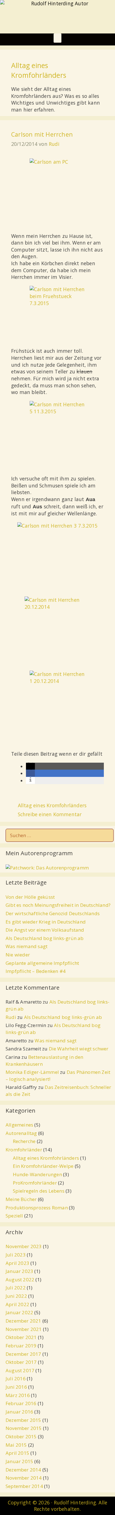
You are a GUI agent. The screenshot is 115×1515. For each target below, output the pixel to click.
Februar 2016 (21, 1403)
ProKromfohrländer (35, 1183)
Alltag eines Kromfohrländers (52, 805)
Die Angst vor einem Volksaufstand (45, 930)
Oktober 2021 (21, 1337)
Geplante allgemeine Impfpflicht (42, 963)
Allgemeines (19, 1125)
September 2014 (24, 1486)
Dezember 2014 (23, 1469)
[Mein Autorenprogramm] (47, 867)
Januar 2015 (19, 1461)
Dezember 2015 (23, 1420)
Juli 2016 (16, 1378)
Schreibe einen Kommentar (50, 814)
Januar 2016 (19, 1411)
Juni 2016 (16, 1387)
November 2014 (24, 1478)
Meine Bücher (21, 1199)
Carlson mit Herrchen (42, 134)
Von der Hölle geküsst (30, 897)
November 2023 (24, 1246)
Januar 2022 (19, 1312)
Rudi (11, 1017)
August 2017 (20, 1370)
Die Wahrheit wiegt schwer (79, 1048)
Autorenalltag (21, 1133)
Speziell (14, 1215)
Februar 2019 (21, 1345)
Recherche (24, 1141)
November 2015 (24, 1428)
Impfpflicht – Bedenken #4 (36, 971)
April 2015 (17, 1453)
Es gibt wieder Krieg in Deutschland (46, 922)
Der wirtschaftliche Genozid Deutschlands (53, 913)
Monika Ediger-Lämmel (32, 1072)
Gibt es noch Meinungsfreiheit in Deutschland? (58, 905)
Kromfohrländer (24, 1149)
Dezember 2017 (23, 1354)
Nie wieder (18, 954)
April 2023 (17, 1263)
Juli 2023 (16, 1254)
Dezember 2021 (23, 1321)
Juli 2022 (16, 1287)
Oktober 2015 (21, 1436)
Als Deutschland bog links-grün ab (45, 938)
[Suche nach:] (60, 835)
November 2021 (24, 1329)
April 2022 (17, 1304)
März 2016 (18, 1395)
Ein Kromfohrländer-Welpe (43, 1166)
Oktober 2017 (21, 1362)
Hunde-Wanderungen (37, 1174)
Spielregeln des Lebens (38, 1191)
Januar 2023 (19, 1271)
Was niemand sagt (26, 946)
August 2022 (20, 1279)
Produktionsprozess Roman (37, 1207)
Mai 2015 (16, 1445)
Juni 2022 (16, 1296)
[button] (57, 38)
